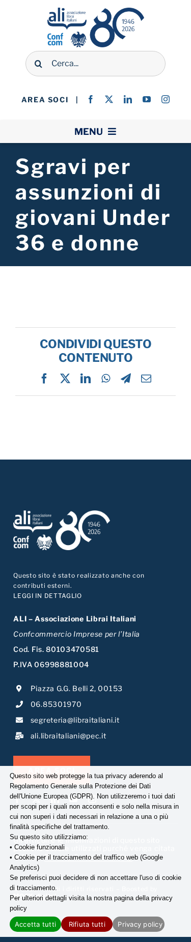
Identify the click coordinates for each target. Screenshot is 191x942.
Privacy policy (140, 924)
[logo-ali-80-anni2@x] (95, 11)
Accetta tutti (35, 924)
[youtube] (147, 99)
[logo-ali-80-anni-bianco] (61, 513)
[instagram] (165, 99)
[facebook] (91, 99)
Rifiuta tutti (87, 924)
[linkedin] (128, 99)
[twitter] (109, 99)
